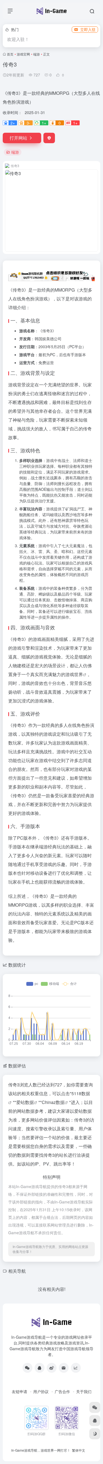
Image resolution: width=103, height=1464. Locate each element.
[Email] (64, 1368)
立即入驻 (88, 29)
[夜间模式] (94, 1433)
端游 (36, 54)
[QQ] (39, 1368)
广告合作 (62, 1391)
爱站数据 (25, 1102)
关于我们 (83, 1391)
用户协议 (41, 1391)
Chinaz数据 (53, 1102)
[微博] (52, 1368)
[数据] (76, 1368)
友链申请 (19, 1391)
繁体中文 (78, 1450)
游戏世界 (74, 674)
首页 (10, 54)
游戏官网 (23, 54)
